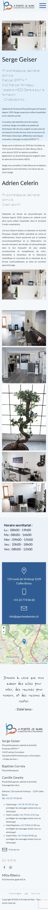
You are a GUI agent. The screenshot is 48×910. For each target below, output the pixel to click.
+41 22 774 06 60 (14, 798)
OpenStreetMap (41, 663)
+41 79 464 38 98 (25, 835)
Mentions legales (14, 893)
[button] (42, 5)
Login (26, 893)
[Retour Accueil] (18, 5)
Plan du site (35, 893)
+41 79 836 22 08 (28, 825)
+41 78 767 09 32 (26, 804)
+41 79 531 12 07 (27, 814)
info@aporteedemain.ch (24, 616)
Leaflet (30, 663)
